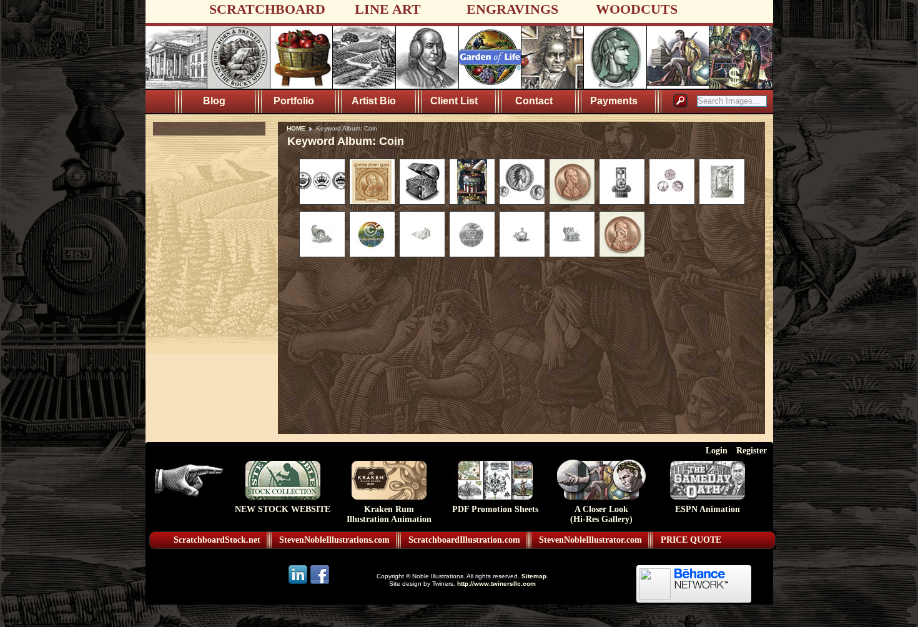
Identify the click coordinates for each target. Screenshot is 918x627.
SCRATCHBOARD (267, 9)
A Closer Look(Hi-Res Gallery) (601, 514)
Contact (534, 101)
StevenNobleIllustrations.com (334, 540)
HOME (296, 128)
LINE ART (388, 9)
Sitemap (533, 576)
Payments (614, 101)
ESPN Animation (707, 509)
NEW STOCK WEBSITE (282, 509)
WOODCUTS (637, 9)
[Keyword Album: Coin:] (322, 202)
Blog (214, 101)
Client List (454, 101)
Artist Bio (374, 101)
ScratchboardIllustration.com (464, 540)
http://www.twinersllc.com (496, 583)
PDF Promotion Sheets (495, 509)
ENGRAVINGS (512, 9)
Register (751, 450)
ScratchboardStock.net (217, 540)
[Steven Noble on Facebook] (320, 583)
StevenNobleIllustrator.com (590, 540)
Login (717, 450)
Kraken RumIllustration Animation (389, 514)
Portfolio (294, 101)
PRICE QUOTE (691, 540)
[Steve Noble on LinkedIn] (299, 583)
